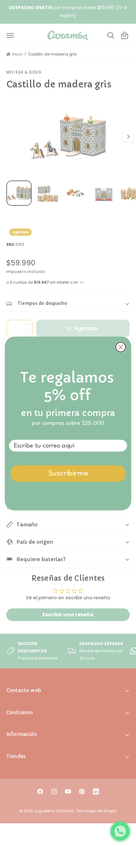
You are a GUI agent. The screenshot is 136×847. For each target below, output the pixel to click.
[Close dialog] (121, 347)
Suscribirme (68, 473)
